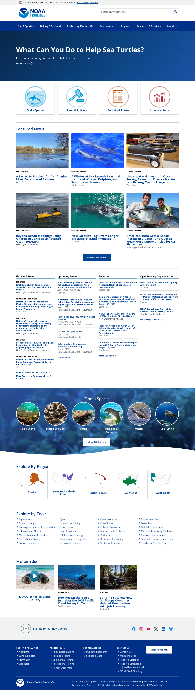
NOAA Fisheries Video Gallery (35, 598)
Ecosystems (147, 523)
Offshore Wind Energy (71, 535)
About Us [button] (172, 26)
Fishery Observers (110, 527)
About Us (24, 651)
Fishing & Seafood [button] (50, 26)
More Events (64, 357)
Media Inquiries (128, 655)
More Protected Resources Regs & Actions (34, 377)
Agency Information (27, 648)
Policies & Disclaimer (131, 681)
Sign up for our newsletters (50, 628)
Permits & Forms (61, 655)
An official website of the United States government (61, 2)
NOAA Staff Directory (131, 671)
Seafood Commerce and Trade (157, 539)
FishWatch (24, 659)
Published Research (96, 651)
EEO (88, 681)
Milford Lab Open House (70, 331)
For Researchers (92, 648)
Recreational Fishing (30, 539)
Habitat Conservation (152, 527)
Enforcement (67, 527)
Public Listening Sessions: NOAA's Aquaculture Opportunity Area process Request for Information (75, 285)
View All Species (97, 442)
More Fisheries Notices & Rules (32, 372)
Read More (23, 63)
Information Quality (110, 681)
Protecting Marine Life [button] (80, 26)
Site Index (24, 663)
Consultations (107, 523)
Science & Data (94, 655)
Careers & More (108, 519)
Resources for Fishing (112, 539)
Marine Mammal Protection (33, 535)
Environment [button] (107, 26)
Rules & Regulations (63, 651)
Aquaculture (25, 519)
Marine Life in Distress (112, 531)
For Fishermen (57, 648)
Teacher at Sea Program (154, 543)
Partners (105, 535)
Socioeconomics (27, 543)
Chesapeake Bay (150, 519)
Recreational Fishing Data (73, 539)
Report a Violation (129, 659)
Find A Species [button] (26, 26)
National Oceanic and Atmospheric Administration (123, 685)
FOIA (95, 681)
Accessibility (77, 681)
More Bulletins (106, 355)
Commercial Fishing (70, 523)
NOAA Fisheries (156, 685)
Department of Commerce (84, 685)
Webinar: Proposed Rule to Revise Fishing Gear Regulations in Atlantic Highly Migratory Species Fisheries (76, 302)
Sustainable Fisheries (71, 543)
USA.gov (163, 681)
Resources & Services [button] (149, 26)
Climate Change (27, 523)
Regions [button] (125, 26)
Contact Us (123, 648)
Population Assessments (154, 535)
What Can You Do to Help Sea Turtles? (80, 49)
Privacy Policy (150, 681)
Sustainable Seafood (111, 543)
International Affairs (30, 531)
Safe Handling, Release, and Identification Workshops (72, 345)
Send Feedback (159, 649)
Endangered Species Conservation (37, 527)
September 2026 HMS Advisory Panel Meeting (76, 318)
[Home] (31, 11)
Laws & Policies (68, 531)
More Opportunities (150, 319)
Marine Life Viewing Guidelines (157, 531)
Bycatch (64, 519)
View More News (96, 257)
